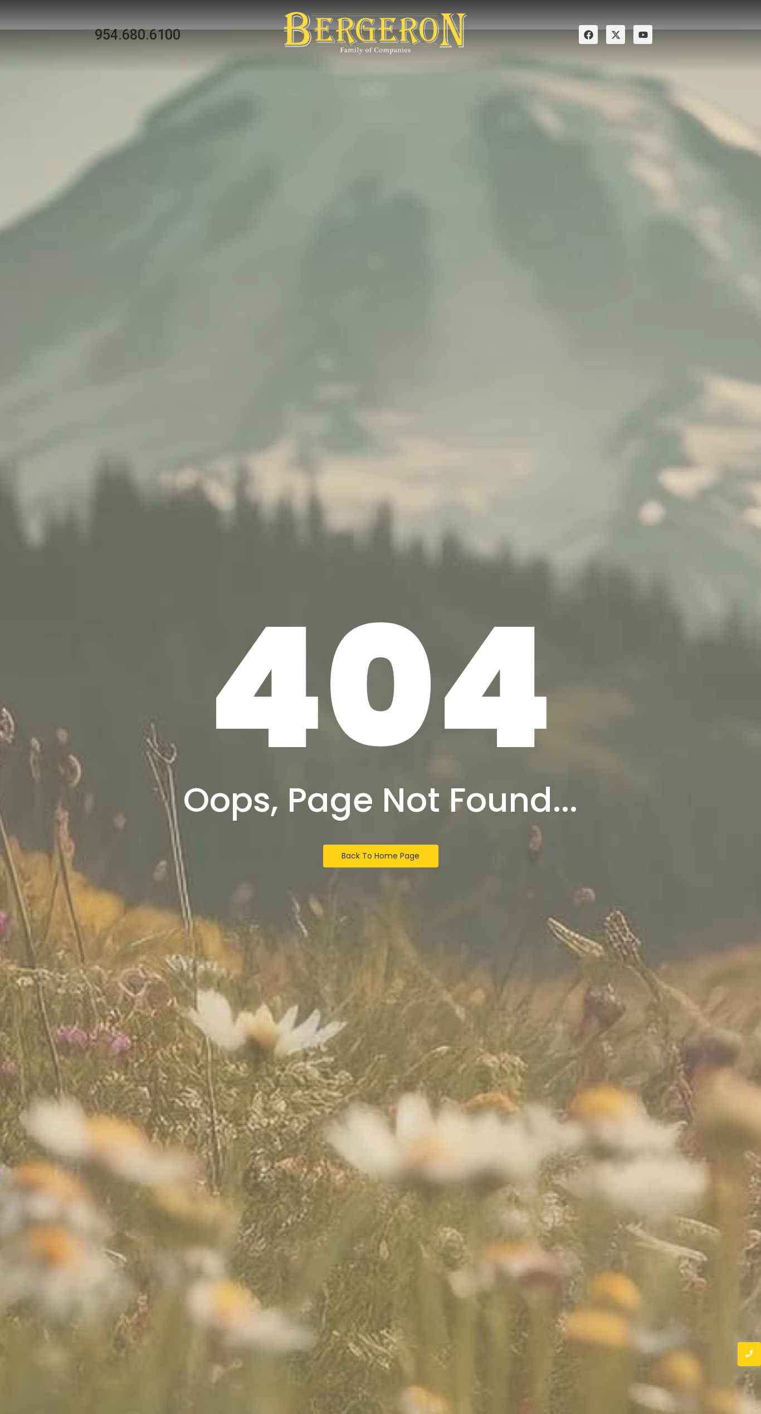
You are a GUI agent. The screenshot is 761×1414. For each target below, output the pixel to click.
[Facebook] (588, 34)
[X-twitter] (615, 34)
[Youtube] (642, 34)
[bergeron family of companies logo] (375, 33)
